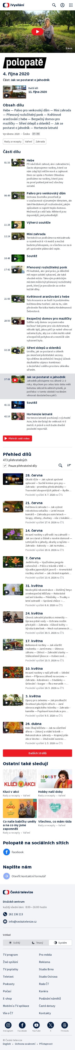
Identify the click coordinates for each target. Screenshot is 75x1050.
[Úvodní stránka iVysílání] (13, 5)
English (7, 1043)
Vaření (28, 141)
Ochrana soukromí (25, 1043)
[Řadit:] (69, 465)
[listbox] (37, 943)
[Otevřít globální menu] (71, 5)
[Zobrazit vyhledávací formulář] (54, 5)
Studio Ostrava (48, 976)
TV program (10, 954)
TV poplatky (10, 969)
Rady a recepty (12, 141)
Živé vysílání (10, 962)
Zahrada (40, 141)
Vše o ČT (8, 1013)
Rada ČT (44, 984)
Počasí (7, 991)
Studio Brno (46, 969)
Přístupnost (45, 1043)
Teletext (8, 976)
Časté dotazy (47, 1006)
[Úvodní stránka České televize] (18, 892)
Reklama (44, 962)
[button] (37, 31)
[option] (14, 942)
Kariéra (43, 991)
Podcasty (8, 984)
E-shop (7, 998)
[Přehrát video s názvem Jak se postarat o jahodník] (37, 31)
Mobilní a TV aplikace (16, 1006)
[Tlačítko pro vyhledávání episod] (61, 465)
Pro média (45, 954)
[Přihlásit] (62, 5)
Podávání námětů (50, 998)
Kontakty (45, 1013)
